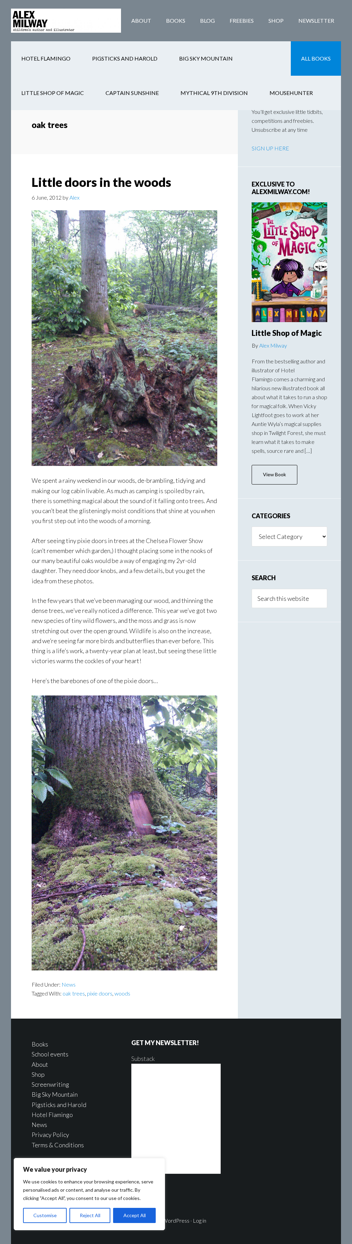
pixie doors (99, 993)
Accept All (134, 1215)
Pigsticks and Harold (59, 1104)
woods (122, 993)
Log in (199, 1220)
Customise (45, 1215)
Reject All (90, 1215)
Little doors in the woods (101, 182)
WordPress (175, 1220)
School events (50, 1054)
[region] (89, 1194)
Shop (38, 1074)
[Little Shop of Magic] (289, 262)
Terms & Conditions (58, 1145)
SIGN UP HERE (270, 148)
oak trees (74, 993)
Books (40, 1044)
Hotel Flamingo (52, 1114)
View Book (274, 474)
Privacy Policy (50, 1134)
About (40, 1064)
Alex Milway (273, 345)
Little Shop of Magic (287, 333)
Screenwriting (50, 1084)
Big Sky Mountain (55, 1094)
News (69, 984)
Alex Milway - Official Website (66, 21)
